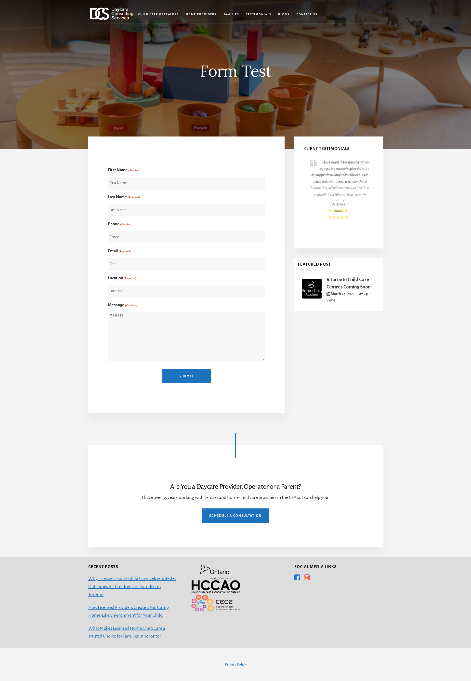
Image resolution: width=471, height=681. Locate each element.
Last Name (124, 197)
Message (122, 305)
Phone (120, 224)
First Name (124, 170)
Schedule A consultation (235, 516)
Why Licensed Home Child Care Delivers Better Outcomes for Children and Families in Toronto (132, 586)
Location (122, 278)
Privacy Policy (235, 664)
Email (119, 251)
